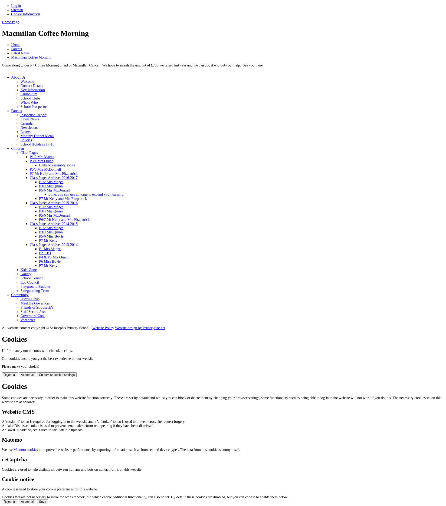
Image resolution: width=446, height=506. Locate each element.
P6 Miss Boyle (50, 261)
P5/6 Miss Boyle (51, 236)
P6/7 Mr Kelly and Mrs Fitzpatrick (64, 220)
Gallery (25, 274)
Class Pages (29, 153)
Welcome (27, 81)
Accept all (27, 375)
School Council (31, 278)
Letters (25, 132)
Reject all (10, 375)
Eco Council (29, 282)
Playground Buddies (35, 286)
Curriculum (28, 94)
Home (15, 45)
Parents (16, 49)
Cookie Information (25, 14)
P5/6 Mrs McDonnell (45, 169)
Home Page (10, 22)
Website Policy (103, 328)
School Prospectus (33, 107)
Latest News (20, 53)
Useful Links (29, 299)
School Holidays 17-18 (37, 144)
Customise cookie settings (57, 375)
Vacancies (27, 320)
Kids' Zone (28, 270)
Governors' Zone (32, 316)
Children (17, 148)
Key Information (32, 90)
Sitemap (17, 10)
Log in (16, 6)
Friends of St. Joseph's (36, 307)
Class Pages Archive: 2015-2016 (54, 203)
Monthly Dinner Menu (37, 136)
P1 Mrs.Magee (50, 249)
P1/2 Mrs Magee (42, 157)
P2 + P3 (45, 253)
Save (42, 501)
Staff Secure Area (33, 312)
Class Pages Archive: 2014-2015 (54, 224)
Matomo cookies (25, 450)
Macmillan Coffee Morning (31, 57)
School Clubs (30, 98)
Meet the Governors (35, 303)
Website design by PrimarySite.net (140, 328)
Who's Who (29, 102)
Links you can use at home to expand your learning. (86, 194)
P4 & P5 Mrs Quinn (54, 257)
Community (20, 295)
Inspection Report (33, 115)
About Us (18, 77)
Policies (26, 140)
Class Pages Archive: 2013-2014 (54, 245)
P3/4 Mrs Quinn (41, 161)
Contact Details (31, 86)
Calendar (27, 123)
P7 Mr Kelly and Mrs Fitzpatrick (54, 173)
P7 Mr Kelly (48, 240)
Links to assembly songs (57, 165)
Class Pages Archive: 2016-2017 (54, 178)
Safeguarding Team (34, 291)
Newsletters (29, 127)
